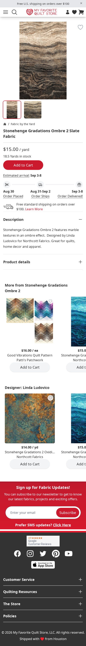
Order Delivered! (70, 196)
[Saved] (74, 12)
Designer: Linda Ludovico (27, 387)
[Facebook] (17, 554)
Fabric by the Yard (23, 124)
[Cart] (82, 12)
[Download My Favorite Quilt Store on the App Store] (43, 565)
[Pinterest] (56, 554)
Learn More (34, 209)
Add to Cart (23, 165)
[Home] (4, 124)
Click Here (62, 525)
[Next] (81, 47)
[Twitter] (43, 554)
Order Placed (13, 196)
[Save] (80, 27)
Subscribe (67, 512)
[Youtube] (69, 554)
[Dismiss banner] (81, 3)
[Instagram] (30, 554)
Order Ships (40, 196)
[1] (33, 109)
